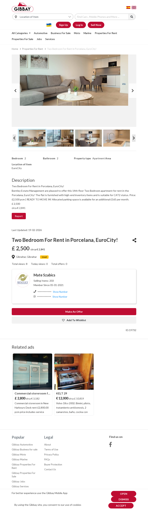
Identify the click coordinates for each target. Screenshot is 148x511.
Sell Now (96, 24)
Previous (15, 90)
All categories (20, 33)
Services (50, 39)
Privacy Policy (51, 454)
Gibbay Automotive (22, 444)
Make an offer (74, 311)
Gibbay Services (20, 486)
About (47, 444)
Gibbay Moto (19, 454)
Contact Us (50, 469)
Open (123, 493)
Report (19, 216)
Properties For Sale (22, 39)
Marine (87, 33)
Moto (77, 33)
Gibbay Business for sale (24, 449)
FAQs (47, 459)
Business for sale (61, 33)
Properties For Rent (106, 33)
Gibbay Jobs (18, 481)
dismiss (124, 499)
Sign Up (63, 24)
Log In (79, 24)
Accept (121, 505)
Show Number (60, 291)
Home (15, 48)
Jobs (39, 39)
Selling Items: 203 (44, 280)
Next (132, 90)
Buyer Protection (53, 464)
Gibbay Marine (19, 459)
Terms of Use (51, 449)
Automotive (40, 33)
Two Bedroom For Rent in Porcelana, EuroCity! (72, 48)
